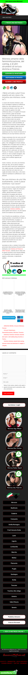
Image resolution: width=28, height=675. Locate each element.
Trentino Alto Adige (14, 591)
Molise (14, 558)
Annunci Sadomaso (9, 330)
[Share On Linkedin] (18, 320)
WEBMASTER (11, 661)
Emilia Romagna (14, 524)
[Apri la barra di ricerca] (26, 17)
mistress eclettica (15, 209)
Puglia (14, 569)
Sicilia (14, 580)
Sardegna (14, 574)
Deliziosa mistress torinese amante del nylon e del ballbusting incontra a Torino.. (13, 337)
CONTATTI (3, 661)
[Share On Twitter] (21, 317)
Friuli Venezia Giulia (14, 530)
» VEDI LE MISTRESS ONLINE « (14, 631)
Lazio (14, 535)
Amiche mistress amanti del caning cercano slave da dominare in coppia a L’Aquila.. (13, 343)
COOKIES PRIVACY (6, 663)
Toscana (14, 585)
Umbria (14, 596)
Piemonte (14, 563)
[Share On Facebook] (18, 317)
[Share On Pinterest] (21, 320)
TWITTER (16, 663)
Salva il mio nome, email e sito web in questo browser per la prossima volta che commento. (14, 387)
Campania (14, 519)
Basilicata (14, 508)
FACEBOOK (23, 663)
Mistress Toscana (18, 332)
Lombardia (14, 547)
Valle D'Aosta (14, 602)
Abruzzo (14, 502)
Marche (14, 552)
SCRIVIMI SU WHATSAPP (14, 73)
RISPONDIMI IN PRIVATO (14, 77)
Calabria (14, 513)
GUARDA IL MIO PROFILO (14, 82)
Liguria (14, 541)
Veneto (14, 607)
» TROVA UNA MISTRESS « (14, 23)
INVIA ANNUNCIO (22, 661)
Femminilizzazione (7, 332)
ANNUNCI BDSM (8, 326)
